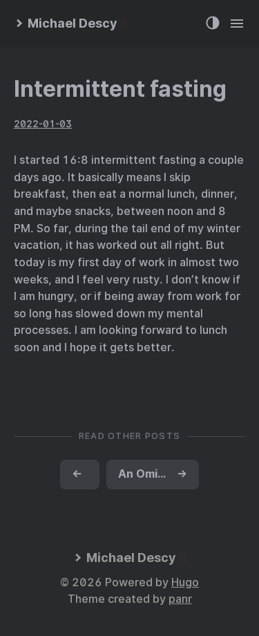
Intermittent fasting (120, 88)
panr (180, 599)
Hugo (185, 582)
